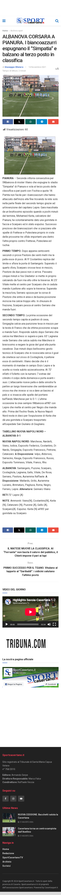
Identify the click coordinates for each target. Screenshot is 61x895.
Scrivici (6, 866)
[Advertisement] (30, 716)
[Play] (6, 624)
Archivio (6, 861)
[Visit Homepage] (30, 21)
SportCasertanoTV (12, 857)
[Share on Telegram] (42, 121)
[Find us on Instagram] (13, 799)
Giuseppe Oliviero (14, 67)
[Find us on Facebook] (5, 799)
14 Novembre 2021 (37, 67)
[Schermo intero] (54, 624)
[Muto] (49, 624)
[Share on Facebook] (7, 121)
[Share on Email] (53, 121)
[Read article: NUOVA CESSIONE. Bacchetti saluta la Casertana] (8, 817)
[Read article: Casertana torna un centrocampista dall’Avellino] (8, 831)
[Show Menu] (4, 21)
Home (5, 31)
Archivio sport (16, 31)
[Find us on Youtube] (21, 799)
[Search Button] (57, 21)
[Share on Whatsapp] (30, 121)
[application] (30, 612)
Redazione (8, 853)
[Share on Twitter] (19, 121)
